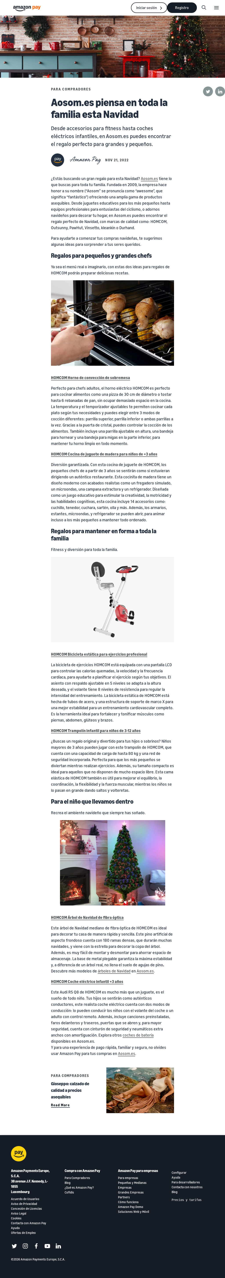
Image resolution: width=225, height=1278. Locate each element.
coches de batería (138, 1035)
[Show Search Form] (204, 8)
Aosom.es (149, 178)
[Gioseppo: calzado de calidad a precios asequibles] (140, 1090)
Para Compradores (71, 89)
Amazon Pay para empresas (138, 1170)
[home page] (27, 8)
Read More (60, 1105)
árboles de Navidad (114, 970)
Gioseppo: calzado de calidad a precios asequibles (70, 1090)
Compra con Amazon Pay (82, 1170)
